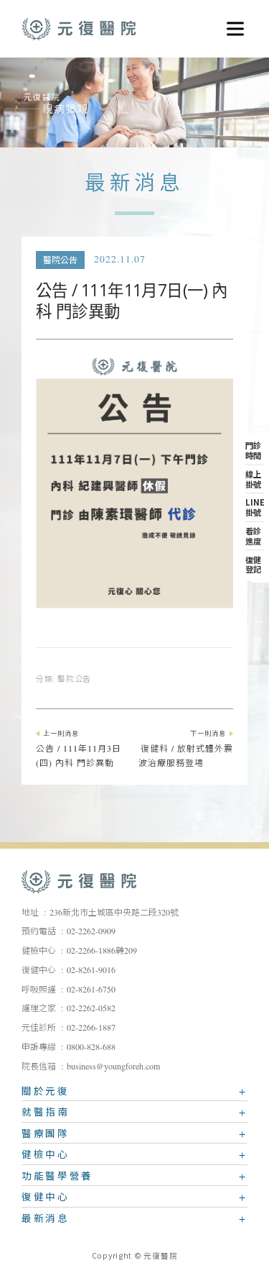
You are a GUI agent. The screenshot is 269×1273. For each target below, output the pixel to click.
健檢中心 (46, 1156)
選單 (230, 23)
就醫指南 (46, 1114)
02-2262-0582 (91, 1008)
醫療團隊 (46, 1135)
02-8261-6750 (91, 989)
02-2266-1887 (91, 1027)
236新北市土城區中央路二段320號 (114, 912)
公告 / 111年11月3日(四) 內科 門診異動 (78, 750)
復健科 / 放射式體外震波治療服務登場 (185, 750)
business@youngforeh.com (113, 1066)
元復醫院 (79, 29)
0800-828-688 (91, 1047)
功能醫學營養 (57, 1178)
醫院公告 (60, 260)
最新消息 (46, 1220)
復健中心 (46, 1199)
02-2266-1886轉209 (102, 950)
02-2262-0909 (91, 931)
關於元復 (46, 1093)
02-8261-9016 (91, 970)
